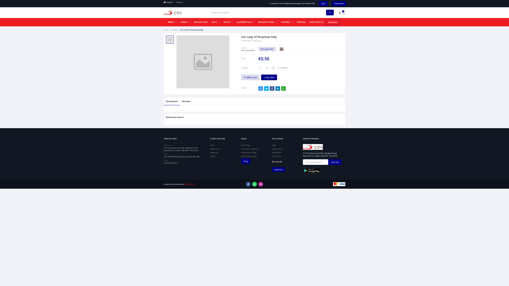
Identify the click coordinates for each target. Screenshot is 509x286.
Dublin (212, 156)
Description (172, 101)
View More (333, 22)
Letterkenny (215, 149)
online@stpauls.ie (171, 163)
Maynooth (214, 152)
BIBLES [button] (171, 22)
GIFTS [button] (214, 22)
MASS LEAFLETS (317, 22)
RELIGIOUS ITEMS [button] (266, 22)
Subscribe (335, 162)
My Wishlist (276, 152)
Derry (212, 145)
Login (323, 3)
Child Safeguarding (248, 156)
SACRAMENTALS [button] (244, 22)
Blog (246, 161)
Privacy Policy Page (248, 152)
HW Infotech (190, 184)
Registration (339, 3)
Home (166, 30)
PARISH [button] (184, 22)
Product (174, 30)
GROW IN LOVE (200, 22)
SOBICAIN (301, 22)
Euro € (179, 2)
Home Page (245, 145)
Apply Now (278, 169)
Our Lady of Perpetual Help (191, 30)
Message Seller (267, 49)
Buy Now (270, 77)
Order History (277, 149)
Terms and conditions (249, 149)
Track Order (277, 156)
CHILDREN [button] (285, 22)
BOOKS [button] (227, 22)
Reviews (186, 101)
